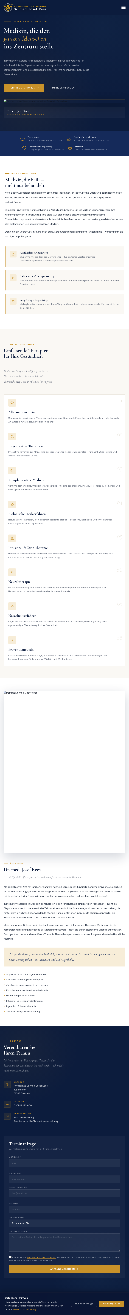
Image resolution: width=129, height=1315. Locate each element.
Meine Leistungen (63, 87)
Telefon (14, 1203)
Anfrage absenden (62, 1269)
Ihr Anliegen (16, 1217)
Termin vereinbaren (22, 87)
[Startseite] (25, 7)
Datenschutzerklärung (41, 1257)
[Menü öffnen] (123, 7)
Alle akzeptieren (111, 1303)
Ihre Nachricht (18, 1231)
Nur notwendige (84, 1303)
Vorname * (15, 1157)
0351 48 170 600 (23, 1105)
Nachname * (16, 1173)
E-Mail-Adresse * (19, 1187)
